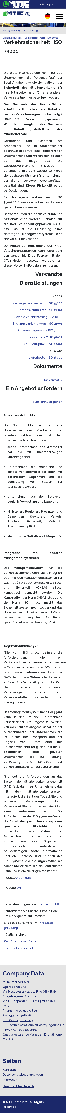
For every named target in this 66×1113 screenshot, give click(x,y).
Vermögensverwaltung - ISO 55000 (37, 303)
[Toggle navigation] (59, 16)
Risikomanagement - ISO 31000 (40, 330)
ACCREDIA (23, 878)
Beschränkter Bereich (18, 1086)
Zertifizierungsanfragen (21, 941)
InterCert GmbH (48, 904)
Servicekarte (53, 379)
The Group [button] (43, 4)
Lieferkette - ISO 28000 (45, 357)
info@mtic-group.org (18, 1020)
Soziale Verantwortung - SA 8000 (38, 317)
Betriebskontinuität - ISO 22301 (40, 310)
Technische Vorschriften (21, 948)
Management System (14, 30)
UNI (19, 887)
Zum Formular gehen (47, 402)
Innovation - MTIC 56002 (45, 337)
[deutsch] (47, 16)
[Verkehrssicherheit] (16, 13)
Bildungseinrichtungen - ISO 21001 (37, 323)
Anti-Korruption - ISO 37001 (42, 344)
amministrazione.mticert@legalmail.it (37, 1025)
